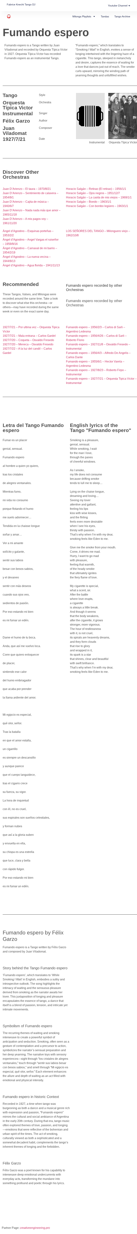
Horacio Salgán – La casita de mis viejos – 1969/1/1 (99, 197)
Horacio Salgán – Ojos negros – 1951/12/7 (93, 193)
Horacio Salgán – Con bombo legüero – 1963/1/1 (97, 206)
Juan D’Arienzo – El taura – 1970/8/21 (27, 188)
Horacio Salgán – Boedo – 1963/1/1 (88, 201)
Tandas (105, 16)
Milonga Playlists (81, 16)
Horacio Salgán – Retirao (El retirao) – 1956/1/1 (96, 188)
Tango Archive (122, 16)
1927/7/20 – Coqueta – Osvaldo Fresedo (28, 340)
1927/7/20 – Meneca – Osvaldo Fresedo (28, 344)
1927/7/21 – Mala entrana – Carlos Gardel (29, 335)
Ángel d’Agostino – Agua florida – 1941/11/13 (31, 265)
